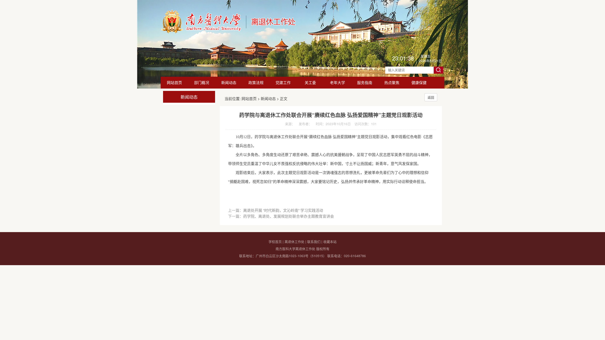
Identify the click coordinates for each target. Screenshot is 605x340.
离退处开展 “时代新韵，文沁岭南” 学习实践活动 (283, 210)
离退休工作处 (294, 241)
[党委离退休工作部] (228, 32)
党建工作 (283, 82)
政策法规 (256, 82)
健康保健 (419, 82)
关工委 (310, 82)
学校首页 (275, 241)
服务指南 (364, 82)
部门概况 (201, 82)
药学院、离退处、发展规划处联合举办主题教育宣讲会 (288, 216)
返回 (431, 97)
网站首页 (174, 82)
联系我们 (313, 241)
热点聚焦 (391, 82)
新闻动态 (228, 82)
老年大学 (337, 82)
